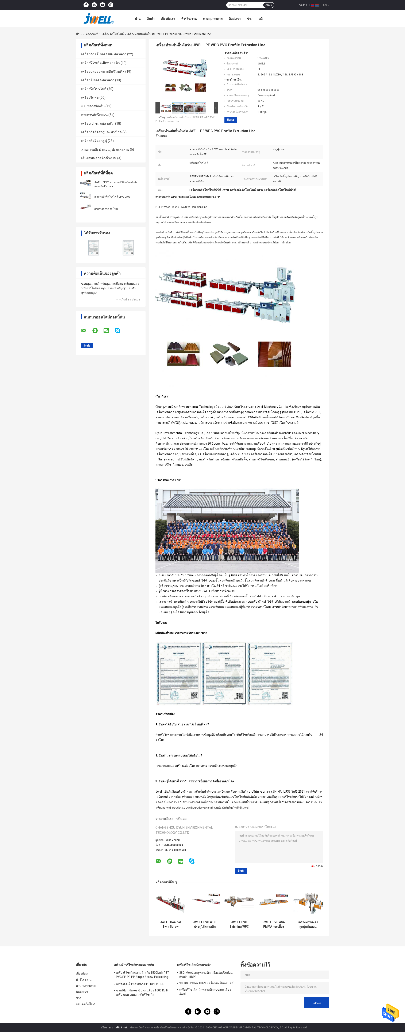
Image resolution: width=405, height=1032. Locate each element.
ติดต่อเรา (235, 18)
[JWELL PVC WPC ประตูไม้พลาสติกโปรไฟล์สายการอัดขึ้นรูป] (205, 903)
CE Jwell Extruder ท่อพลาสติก (198, 807)
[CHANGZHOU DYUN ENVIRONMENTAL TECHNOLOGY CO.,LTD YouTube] (102, 5)
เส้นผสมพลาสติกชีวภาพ (98, 158)
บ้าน (138, 18)
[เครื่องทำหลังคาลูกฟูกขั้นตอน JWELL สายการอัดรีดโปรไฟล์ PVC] (308, 903)
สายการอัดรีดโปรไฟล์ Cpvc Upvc (112, 196)
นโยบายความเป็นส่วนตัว (114, 1027)
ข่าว (249, 18)
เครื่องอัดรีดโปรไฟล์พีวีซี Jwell (232, 807)
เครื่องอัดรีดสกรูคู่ (94, 141)
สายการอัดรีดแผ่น (94, 115)
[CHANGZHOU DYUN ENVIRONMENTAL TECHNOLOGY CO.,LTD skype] (120, 330)
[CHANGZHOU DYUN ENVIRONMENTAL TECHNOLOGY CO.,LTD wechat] (109, 331)
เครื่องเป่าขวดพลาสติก (97, 123)
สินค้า (151, 18)
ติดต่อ (230, 119)
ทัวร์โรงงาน (189, 18)
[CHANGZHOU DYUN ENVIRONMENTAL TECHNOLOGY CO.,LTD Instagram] (111, 5)
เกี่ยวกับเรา (168, 18)
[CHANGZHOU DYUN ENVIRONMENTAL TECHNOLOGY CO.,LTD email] (86, 331)
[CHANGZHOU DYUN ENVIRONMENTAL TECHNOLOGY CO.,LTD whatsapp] (97, 331)
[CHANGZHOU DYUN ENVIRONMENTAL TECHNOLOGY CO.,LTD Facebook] (86, 5)
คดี (261, 18)
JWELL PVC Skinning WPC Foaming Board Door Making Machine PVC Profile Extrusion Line (239, 924)
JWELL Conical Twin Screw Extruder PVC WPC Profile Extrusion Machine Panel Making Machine (170, 924)
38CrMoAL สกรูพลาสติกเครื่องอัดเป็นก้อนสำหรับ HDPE (206, 975)
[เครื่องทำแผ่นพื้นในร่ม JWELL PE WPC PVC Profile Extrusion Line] (185, 76)
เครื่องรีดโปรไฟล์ (113, 34)
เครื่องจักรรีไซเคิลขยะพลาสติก (103, 54)
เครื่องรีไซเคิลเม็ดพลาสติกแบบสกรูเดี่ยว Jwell (205, 991)
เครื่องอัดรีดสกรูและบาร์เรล (101, 132)
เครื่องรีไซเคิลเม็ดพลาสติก (100, 63)
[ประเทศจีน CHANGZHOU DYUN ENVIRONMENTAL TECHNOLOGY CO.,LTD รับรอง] (93, 247)
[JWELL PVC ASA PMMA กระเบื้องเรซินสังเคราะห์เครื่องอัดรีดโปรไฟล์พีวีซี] (273, 903)
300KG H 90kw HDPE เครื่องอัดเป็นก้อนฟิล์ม (207, 983)
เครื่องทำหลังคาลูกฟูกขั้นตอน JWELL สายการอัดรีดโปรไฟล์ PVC (308, 924)
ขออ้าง (303, 4)
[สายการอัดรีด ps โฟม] (85, 209)
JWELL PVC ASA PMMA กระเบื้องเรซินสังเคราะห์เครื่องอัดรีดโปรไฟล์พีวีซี (273, 924)
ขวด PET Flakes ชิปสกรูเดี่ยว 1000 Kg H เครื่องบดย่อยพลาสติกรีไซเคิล (142, 992)
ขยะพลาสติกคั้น (93, 106)
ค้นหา (268, 5)
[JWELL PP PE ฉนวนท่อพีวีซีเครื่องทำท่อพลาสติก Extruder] (85, 184)
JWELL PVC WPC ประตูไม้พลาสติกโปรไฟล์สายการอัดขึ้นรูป (204, 924)
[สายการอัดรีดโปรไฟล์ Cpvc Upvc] (85, 196)
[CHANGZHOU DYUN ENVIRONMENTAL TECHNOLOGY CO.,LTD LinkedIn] (94, 5)
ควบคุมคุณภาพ (213, 18)
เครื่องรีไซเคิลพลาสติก (97, 80)
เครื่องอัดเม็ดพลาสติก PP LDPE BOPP (140, 984)
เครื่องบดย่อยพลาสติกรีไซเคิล (102, 72)
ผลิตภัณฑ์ (92, 34)
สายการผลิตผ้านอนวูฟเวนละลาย (105, 149)
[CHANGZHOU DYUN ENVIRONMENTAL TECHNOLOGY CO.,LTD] (99, 18)
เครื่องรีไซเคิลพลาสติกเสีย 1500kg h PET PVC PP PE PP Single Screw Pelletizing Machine (142, 975)
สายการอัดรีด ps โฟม (106, 208)
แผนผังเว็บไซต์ (85, 1004)
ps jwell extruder (171, 807)
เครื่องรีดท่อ (90, 98)
